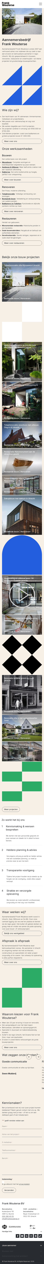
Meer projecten (11, 809)
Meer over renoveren (13, 211)
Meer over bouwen (12, 180)
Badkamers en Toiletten (11, 204)
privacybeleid (24, 1184)
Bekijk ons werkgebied (14, 933)
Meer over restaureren (14, 243)
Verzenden (9, 1190)
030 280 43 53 (8, 1216)
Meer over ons (10, 141)
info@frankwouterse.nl (10, 1219)
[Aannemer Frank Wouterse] (8, 4)
